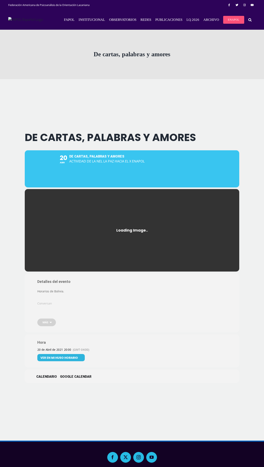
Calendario (46, 377)
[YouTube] (151, 457)
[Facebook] (112, 457)
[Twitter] (125, 457)
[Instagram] (138, 457)
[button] (250, 19)
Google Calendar (75, 377)
